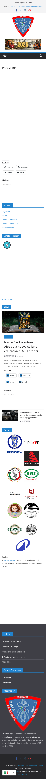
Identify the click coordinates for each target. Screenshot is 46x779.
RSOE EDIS (6, 662)
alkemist (20, 356)
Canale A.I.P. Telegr (10, 646)
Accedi (4, 215)
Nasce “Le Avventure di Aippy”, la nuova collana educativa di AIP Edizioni (21, 346)
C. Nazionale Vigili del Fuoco (14, 657)
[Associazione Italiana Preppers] (5, 56)
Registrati (6, 211)
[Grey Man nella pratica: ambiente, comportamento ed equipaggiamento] (10, 417)
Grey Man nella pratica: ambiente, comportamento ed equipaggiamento (31, 415)
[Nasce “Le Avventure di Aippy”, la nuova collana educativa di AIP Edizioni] (23, 322)
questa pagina (9, 560)
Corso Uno (6, 677)
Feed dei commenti (10, 224)
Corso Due (6, 682)
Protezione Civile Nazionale (13, 652)
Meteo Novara (7, 299)
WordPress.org (8, 228)
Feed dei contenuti (9, 219)
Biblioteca (8, 337)
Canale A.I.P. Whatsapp (11, 641)
